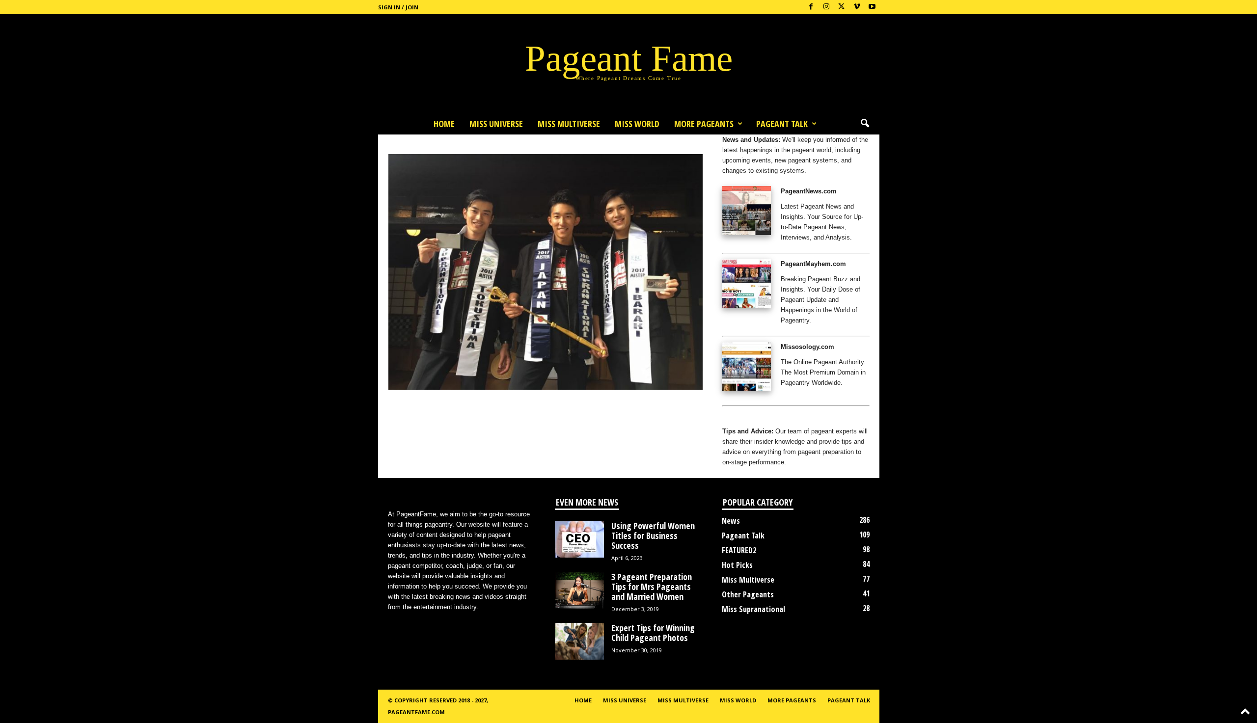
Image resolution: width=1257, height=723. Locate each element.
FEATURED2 (739, 550)
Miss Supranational (753, 609)
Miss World (637, 124)
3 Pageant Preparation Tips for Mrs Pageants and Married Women (651, 586)
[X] (841, 7)
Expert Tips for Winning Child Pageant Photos (653, 632)
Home (444, 124)
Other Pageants (748, 594)
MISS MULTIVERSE (569, 124)
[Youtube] (872, 7)
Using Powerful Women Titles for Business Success (653, 535)
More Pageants (704, 124)
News (731, 520)
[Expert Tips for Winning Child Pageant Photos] (579, 641)
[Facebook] (811, 7)
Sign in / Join (398, 7)
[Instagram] (826, 7)
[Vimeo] (857, 7)
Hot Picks (737, 565)
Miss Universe (496, 124)
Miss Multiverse (748, 579)
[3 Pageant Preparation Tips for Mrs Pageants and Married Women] (579, 590)
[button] (864, 123)
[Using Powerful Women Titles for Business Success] (579, 539)
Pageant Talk (782, 124)
